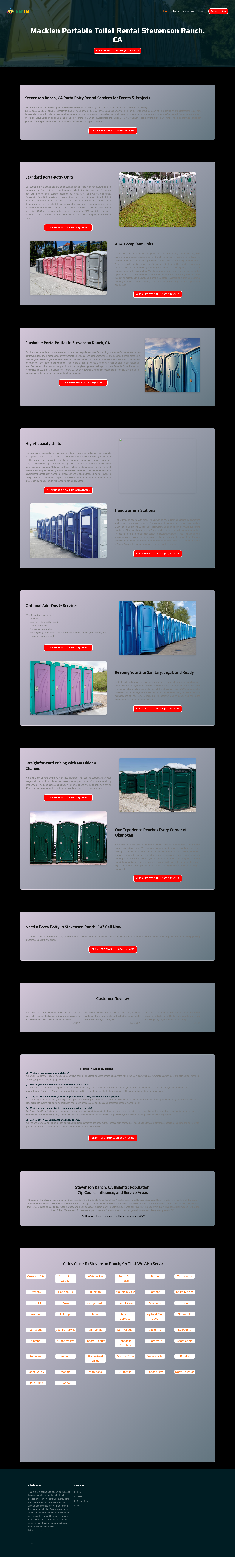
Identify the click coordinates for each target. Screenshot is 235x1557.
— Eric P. (195, 1022)
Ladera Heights (95, 1340)
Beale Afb (155, 1329)
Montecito (95, 1372)
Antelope (65, 1314)
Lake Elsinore (125, 1303)
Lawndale (36, 1314)
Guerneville (155, 1340)
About (200, 11)
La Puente (184, 1329)
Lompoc (155, 1292)
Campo (36, 1340)
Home (165, 11)
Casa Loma (36, 1383)
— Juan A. (75, 1022)
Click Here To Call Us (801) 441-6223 (113, 130)
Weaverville (154, 1356)
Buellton (95, 1292)
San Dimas (95, 1329)
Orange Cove (125, 1356)
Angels (65, 1356)
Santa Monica (185, 1292)
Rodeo (65, 1383)
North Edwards (184, 1372)
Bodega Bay (155, 1372)
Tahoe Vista (184, 1276)
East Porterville (65, 1329)
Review (176, 11)
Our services (188, 11)
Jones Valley (36, 1372)
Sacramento (185, 1340)
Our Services (82, 1501)
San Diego (35, 1329)
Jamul (95, 1314)
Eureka (184, 1356)
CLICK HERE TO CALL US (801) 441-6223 (117, 51)
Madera (66, 1372)
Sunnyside (184, 1314)
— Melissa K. (134, 1022)
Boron (155, 1276)
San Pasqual (125, 1329)
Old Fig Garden (95, 1303)
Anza (65, 1303)
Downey (36, 1292)
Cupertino (125, 1372)
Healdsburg (65, 1292)
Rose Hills (36, 1303)
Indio (185, 1303)
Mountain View (125, 1292)
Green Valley (65, 1340)
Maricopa (155, 1303)
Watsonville (95, 1276)
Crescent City (36, 1276)
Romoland (35, 1356)
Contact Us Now (218, 11)
